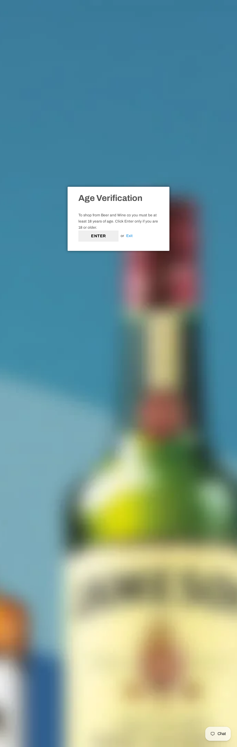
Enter (98, 236)
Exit (129, 236)
